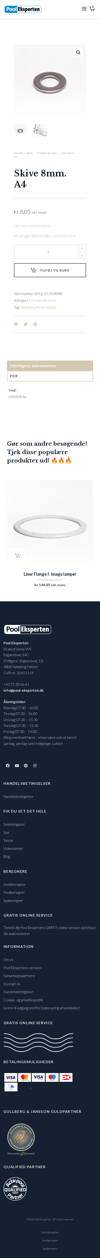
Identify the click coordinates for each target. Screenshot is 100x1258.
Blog (6, 856)
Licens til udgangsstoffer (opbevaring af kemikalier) (41, 1008)
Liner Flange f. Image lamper (50, 574)
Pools (30, 153)
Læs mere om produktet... (33, 226)
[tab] (50, 366)
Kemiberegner (14, 884)
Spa (6, 832)
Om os (8, 959)
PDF (14, 376)
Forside (18, 153)
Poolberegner (14, 892)
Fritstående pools (47, 153)
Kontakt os (11, 984)
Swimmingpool (13, 824)
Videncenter (13, 848)
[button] (78, 52)
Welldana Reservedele (38, 307)
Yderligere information (33, 366)
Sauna (8, 840)
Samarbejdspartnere (19, 976)
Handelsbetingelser (18, 796)
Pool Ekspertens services (22, 968)
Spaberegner (13, 900)
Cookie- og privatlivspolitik (23, 1000)
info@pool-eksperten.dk (23, 690)
